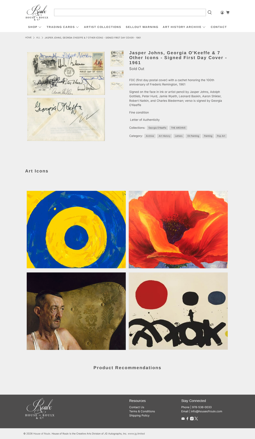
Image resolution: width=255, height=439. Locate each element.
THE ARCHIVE (178, 128)
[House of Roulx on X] (196, 419)
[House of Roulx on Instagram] (192, 419)
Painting (208, 136)
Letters (178, 136)
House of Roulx (41, 433)
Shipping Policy (139, 415)
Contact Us (136, 407)
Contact (219, 26)
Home (28, 38)
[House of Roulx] (37, 13)
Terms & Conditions (142, 411)
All (38, 38)
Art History (164, 136)
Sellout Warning (142, 26)
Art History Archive (182, 26)
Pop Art (221, 136)
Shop (32, 26)
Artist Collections (102, 26)
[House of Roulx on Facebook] (187, 419)
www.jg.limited (136, 433)
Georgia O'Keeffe (157, 128)
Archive (150, 136)
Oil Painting (193, 136)
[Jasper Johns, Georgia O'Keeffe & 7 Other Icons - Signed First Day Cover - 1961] (65, 96)
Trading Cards (61, 26)
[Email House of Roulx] (183, 419)
